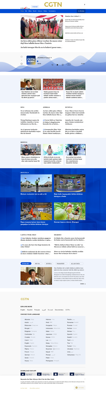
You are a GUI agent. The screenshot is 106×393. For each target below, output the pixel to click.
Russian (72, 325)
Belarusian (31, 325)
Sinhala (71, 331)
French (29, 352)
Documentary (59, 310)
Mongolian (51, 346)
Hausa (29, 361)
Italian (50, 331)
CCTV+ (68, 310)
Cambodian (30, 334)
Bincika (82, 11)
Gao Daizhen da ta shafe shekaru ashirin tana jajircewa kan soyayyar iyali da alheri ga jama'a (69, 269)
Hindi (49, 322)
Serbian (72, 328)
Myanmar (53, 349)
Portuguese (52, 361)
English (23, 310)
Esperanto (31, 346)
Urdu (70, 352)
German (30, 355)
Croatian (30, 337)
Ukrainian (73, 349)
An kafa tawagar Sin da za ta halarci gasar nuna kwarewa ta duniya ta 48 (41, 47)
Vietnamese (74, 355)
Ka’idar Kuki (24, 388)
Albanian (29, 319)
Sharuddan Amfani (35, 388)
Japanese (51, 334)
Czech (29, 340)
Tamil (70, 340)
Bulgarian (31, 331)
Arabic (29, 322)
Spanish (72, 334)
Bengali (28, 328)
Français (37, 310)
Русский (50, 310)
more (82, 284)
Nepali (49, 352)
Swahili (72, 337)
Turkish (71, 346)
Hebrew (50, 319)
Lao (48, 340)
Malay (52, 343)
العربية (44, 310)
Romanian (72, 322)
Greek (29, 358)
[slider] (37, 61)
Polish (50, 358)
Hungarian (51, 325)
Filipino (29, 349)
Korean (50, 337)
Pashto (71, 319)
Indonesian (53, 328)
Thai (70, 343)
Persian (50, 355)
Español (29, 310)
